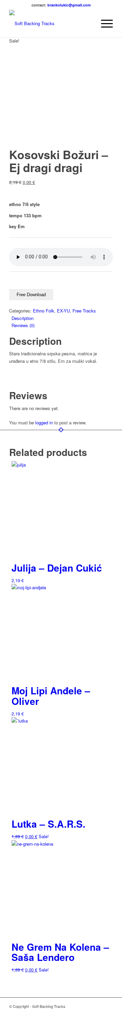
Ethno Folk (43, 310)
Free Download (31, 294)
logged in (44, 422)
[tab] (62, 318)
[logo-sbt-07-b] (50, 23)
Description (23, 318)
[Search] (87, 23)
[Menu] (103, 23)
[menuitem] (87, 23)
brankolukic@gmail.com (69, 4)
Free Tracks (84, 310)
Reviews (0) (23, 325)
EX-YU (63, 310)
